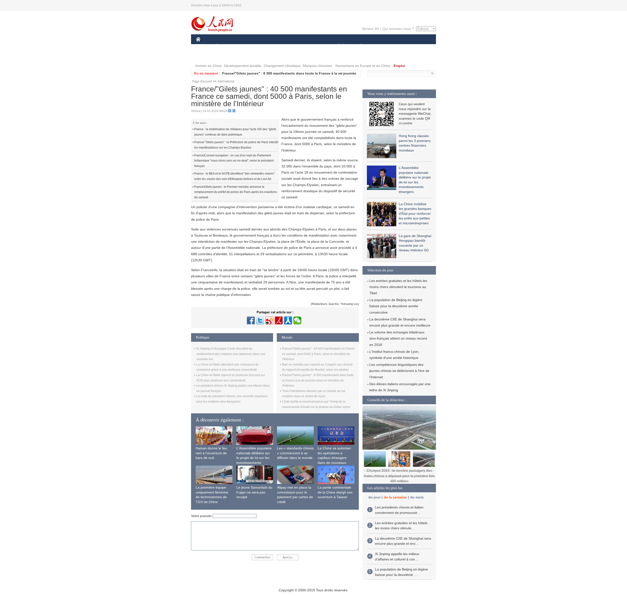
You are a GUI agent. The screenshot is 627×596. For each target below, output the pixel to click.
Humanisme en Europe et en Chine (363, 66)
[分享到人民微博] (279, 320)
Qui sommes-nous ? (398, 29)
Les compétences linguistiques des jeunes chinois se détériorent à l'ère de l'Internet (399, 371)
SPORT (378, 46)
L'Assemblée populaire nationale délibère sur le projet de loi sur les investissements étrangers (254, 457)
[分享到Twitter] (260, 320)
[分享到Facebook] (251, 320)
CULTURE (314, 46)
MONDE (248, 46)
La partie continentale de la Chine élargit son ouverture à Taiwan (335, 492)
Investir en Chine (208, 66)
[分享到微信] (297, 320)
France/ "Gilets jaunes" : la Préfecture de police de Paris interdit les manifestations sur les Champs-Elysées (236, 144)
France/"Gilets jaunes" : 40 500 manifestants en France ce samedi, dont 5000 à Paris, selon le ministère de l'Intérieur (318, 354)
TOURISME (399, 46)
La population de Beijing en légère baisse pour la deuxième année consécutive (395, 306)
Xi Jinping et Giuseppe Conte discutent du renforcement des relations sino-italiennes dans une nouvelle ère (230, 354)
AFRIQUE (269, 46)
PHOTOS (206, 56)
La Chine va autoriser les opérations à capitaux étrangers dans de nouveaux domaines (334, 457)
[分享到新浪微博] (269, 320)
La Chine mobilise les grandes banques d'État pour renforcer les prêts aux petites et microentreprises (415, 213)
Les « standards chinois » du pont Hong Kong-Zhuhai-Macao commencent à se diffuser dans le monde (399, 476)
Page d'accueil (202, 81)
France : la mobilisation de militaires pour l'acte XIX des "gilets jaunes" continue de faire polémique (235, 131)
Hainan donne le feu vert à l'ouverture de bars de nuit (211, 453)
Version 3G (370, 29)
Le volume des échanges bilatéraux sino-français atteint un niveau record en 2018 (398, 338)
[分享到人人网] (288, 320)
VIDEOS (226, 56)
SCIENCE (291, 46)
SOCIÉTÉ (336, 46)
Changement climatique (282, 66)
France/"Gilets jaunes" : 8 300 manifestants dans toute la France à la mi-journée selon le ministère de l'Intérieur (318, 380)
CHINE (204, 46)
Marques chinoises (317, 66)
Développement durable (242, 66)
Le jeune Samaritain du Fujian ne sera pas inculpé (254, 492)
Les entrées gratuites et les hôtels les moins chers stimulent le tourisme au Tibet (398, 287)
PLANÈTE (358, 46)
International (226, 81)
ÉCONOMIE (226, 46)
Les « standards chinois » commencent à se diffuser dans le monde (295, 453)
